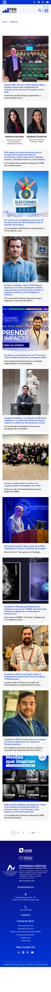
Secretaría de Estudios (25, 929)
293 (33, 832)
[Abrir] (4, 2)
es (44, 7)
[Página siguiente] (38, 833)
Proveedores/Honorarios (25, 935)
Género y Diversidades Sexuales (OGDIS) (25, 932)
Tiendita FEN (25, 941)
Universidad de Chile (25, 926)
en (48, 7)
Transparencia (25, 938)
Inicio (4, 22)
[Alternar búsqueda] (40, 10)
